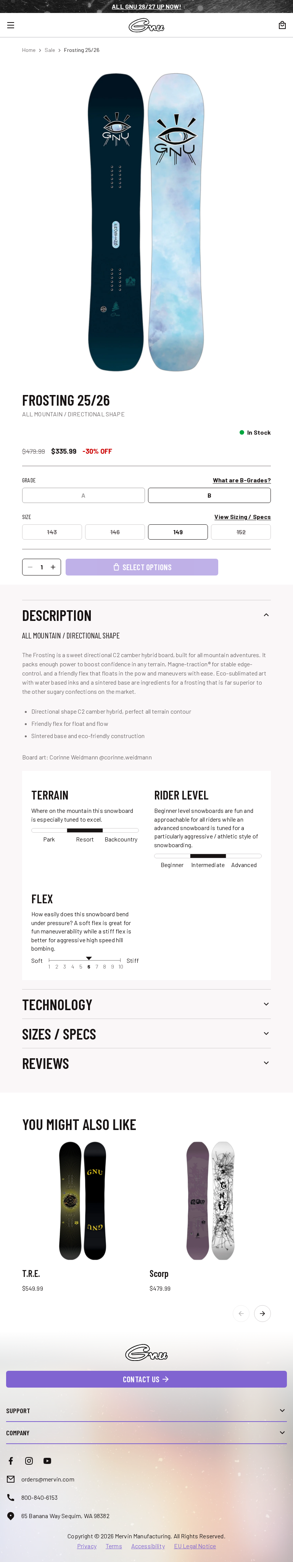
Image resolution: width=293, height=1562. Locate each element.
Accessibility (148, 1546)
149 (178, 531)
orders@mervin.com (47, 1479)
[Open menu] (15, 25)
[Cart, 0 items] (282, 25)
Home (28, 50)
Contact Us (141, 1379)
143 (51, 531)
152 (241, 531)
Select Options (147, 567)
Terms (114, 1546)
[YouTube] (47, 1460)
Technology (57, 1004)
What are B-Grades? (242, 480)
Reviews (45, 1063)
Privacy (87, 1546)
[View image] (146, 221)
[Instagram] (29, 1460)
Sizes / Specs (59, 1033)
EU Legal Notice (195, 1546)
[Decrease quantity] (30, 567)
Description (57, 615)
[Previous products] (241, 1313)
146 (115, 531)
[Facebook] (10, 1460)
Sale (50, 50)
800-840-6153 (39, 1497)
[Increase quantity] (53, 567)
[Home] (146, 25)
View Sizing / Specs (242, 516)
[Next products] (262, 1313)
